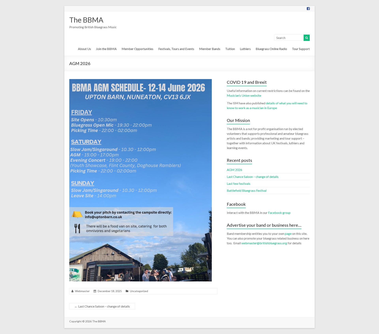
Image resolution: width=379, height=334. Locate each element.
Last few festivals (238, 183)
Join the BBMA (106, 49)
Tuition (230, 49)
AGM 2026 (234, 170)
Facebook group (279, 212)
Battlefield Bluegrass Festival (246, 190)
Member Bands (209, 49)
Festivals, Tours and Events (176, 49)
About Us (84, 49)
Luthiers (245, 49)
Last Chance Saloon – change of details (102, 306)
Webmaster (82, 291)
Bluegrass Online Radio (271, 49)
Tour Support (301, 49)
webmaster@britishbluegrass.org (264, 243)
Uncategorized (139, 291)
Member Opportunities (137, 49)
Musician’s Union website (244, 95)
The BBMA (86, 19)
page (288, 233)
